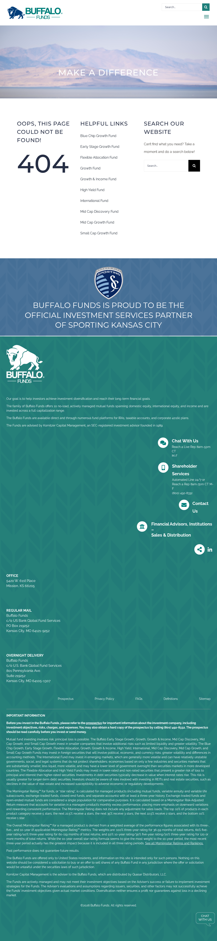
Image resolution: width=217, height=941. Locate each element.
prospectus (94, 723)
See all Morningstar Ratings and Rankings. (174, 843)
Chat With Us (185, 440)
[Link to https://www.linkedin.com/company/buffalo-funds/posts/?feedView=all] (210, 549)
